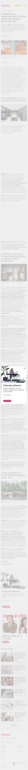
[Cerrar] (24, 368)
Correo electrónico (7, 394)
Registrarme (7, 400)
